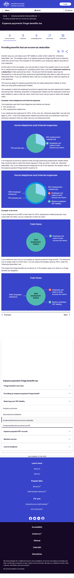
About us (37, 469)
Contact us (36, 534)
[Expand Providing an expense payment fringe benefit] (69, 393)
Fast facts (23, 38)
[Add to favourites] (62, 51)
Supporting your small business (36, 504)
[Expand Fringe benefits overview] (69, 386)
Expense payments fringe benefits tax (24, 16)
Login (65, 4)
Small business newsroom (36, 491)
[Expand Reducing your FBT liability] (69, 401)
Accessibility (37, 527)
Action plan (63, 38)
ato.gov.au (36, 486)
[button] (67, 52)
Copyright (37, 547)
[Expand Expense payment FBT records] (69, 431)
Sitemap (37, 540)
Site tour (37, 474)
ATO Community (36, 509)
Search (69, 10)
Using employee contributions (12, 414)
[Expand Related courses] (69, 439)
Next (66, 315)
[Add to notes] (58, 51)
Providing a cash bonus (10, 408)
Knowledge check (36, 38)
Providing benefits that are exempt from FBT (16, 425)
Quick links (49, 38)
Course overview (10, 38)
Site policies (37, 554)
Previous (7, 315)
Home (38, 10)
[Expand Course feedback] (69, 447)
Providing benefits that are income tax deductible (18, 420)
